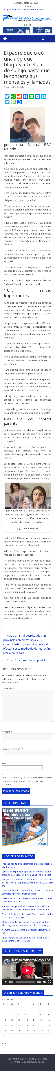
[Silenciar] (44, 981)
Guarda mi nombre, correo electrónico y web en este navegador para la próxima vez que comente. (27, 781)
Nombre (7, 731)
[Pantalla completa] (49, 981)
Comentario (9, 688)
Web (4, 763)
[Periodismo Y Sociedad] (5, 39)
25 (12, 1030)
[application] (27, 970)
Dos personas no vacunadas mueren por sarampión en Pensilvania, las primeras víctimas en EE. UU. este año (27, 882)
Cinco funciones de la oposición (29, 660)
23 (49, 1025)
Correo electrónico (12, 748)
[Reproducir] (5, 981)
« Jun (4, 1043)
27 (26, 1030)
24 (4, 1030)
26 (19, 1030)
